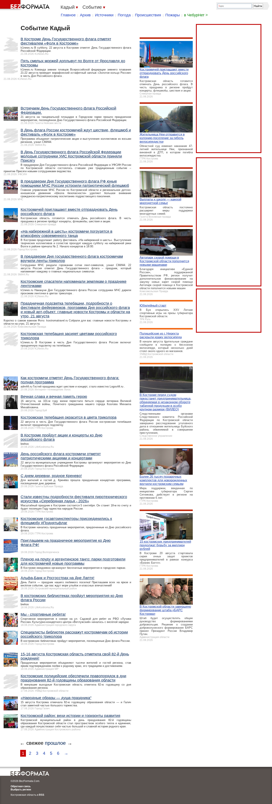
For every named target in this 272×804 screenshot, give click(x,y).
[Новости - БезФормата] (25, 5)
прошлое (55, 743)
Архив (85, 15)
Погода (124, 15)
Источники (104, 15)
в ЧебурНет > (196, 15)
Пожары (172, 15)
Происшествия (148, 15)
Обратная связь (21, 786)
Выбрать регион (21, 789)
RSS (41, 794)
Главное (68, 15)
